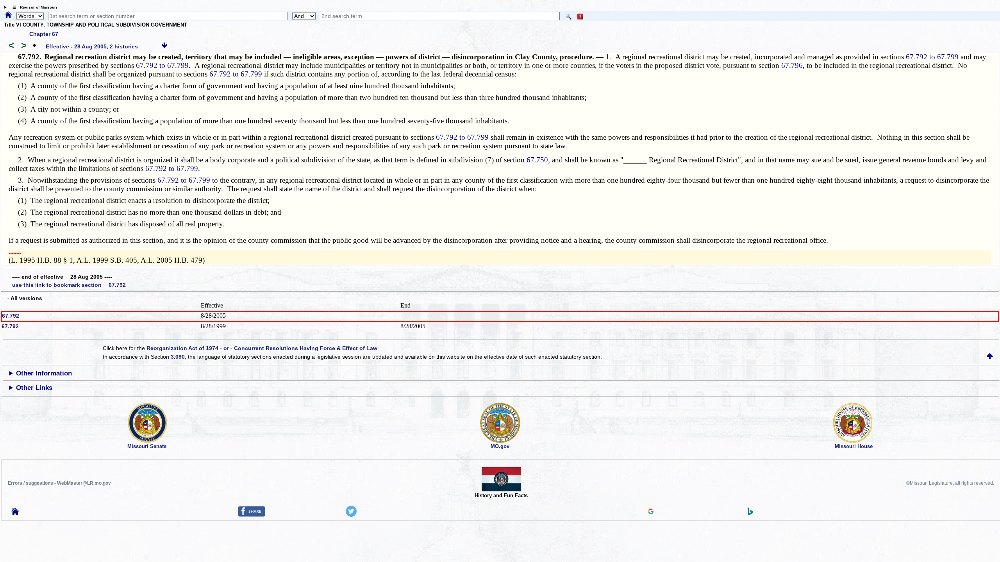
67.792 (10, 316)
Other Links (34, 387)
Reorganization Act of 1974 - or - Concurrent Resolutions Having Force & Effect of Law (261, 348)
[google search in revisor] (651, 512)
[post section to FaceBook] (251, 515)
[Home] (8, 15)
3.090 (178, 357)
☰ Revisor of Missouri (33, 7)
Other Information (44, 373)
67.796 (792, 65)
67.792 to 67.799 (932, 57)
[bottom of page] (164, 46)
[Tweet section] (351, 515)
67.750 (537, 160)
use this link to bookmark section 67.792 (69, 285)
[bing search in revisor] (750, 513)
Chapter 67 (43, 34)
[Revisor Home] (15, 513)
